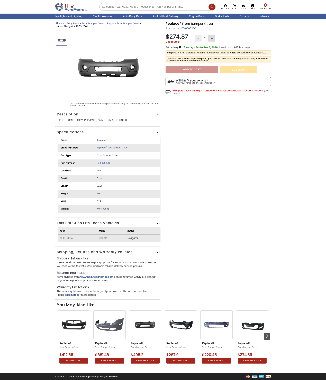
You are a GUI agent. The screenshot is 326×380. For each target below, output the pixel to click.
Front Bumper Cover (93, 23)
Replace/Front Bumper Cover (112, 148)
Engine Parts (197, 16)
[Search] (212, 7)
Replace (101, 140)
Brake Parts (222, 16)
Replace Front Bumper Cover (123, 23)
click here (71, 295)
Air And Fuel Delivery (165, 16)
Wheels (264, 16)
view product (74, 360)
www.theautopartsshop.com (97, 277)
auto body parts (70, 23)
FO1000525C (103, 163)
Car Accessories (102, 16)
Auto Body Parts (132, 16)
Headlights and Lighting (68, 16)
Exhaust (244, 16)
